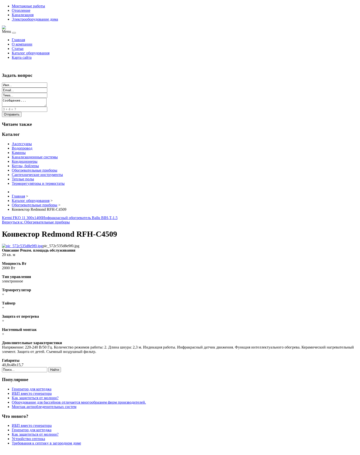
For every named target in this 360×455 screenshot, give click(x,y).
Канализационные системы (35, 157)
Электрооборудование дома (35, 19)
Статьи (18, 49)
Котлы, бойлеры (25, 166)
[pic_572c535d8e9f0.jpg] (22, 246)
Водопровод (22, 148)
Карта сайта (22, 57)
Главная (18, 40)
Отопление (21, 10)
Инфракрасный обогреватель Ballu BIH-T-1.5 (80, 218)
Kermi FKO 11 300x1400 (22, 218)
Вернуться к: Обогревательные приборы (36, 222)
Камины (19, 153)
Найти (54, 370)
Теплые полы (23, 179)
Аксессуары (22, 144)
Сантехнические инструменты (37, 175)
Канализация (23, 15)
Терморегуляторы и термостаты (38, 183)
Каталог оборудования (30, 53)
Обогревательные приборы (34, 170)
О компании (22, 44)
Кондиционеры (24, 161)
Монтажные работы (28, 6)
